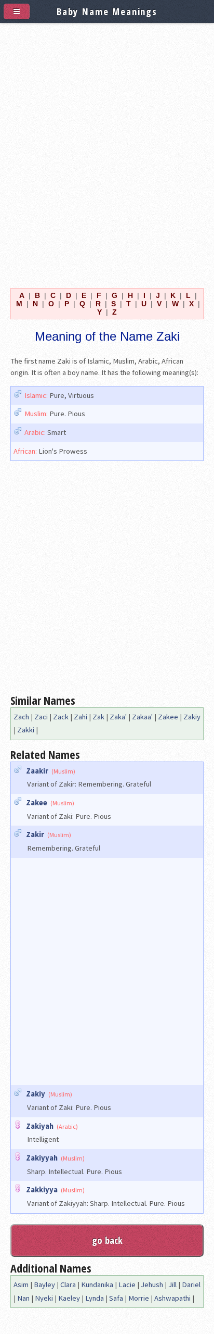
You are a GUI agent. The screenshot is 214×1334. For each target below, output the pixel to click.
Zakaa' (142, 716)
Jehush (152, 1284)
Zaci (41, 716)
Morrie (138, 1298)
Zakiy (191, 716)
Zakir (35, 834)
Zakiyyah (42, 1158)
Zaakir (37, 771)
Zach (21, 716)
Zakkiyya (42, 1189)
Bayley (44, 1284)
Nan (23, 1298)
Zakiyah (40, 1126)
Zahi (80, 716)
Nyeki (44, 1298)
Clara (68, 1284)
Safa (116, 1298)
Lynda (94, 1298)
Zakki (25, 729)
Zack (61, 716)
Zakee (168, 716)
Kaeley (69, 1298)
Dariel (191, 1284)
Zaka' (118, 716)
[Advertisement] (107, 153)
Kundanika (97, 1284)
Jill (172, 1284)
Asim (21, 1284)
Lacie (127, 1284)
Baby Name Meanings (107, 11)
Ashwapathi (172, 1298)
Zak (98, 716)
